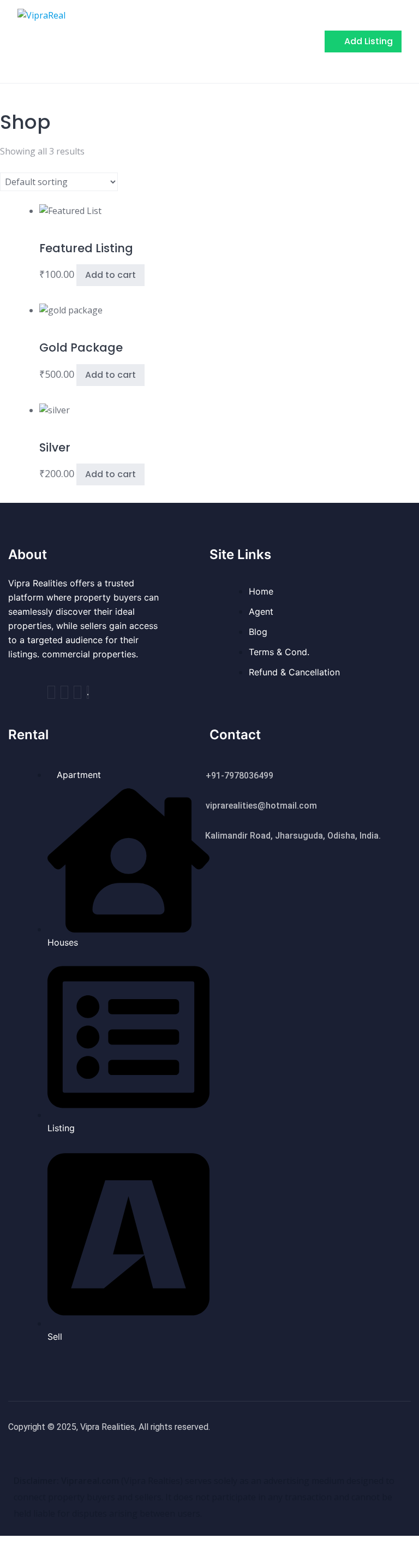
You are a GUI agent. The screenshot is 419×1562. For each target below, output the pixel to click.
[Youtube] (77, 692)
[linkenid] (88, 692)
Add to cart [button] (110, 275)
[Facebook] (51, 692)
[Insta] (64, 692)
